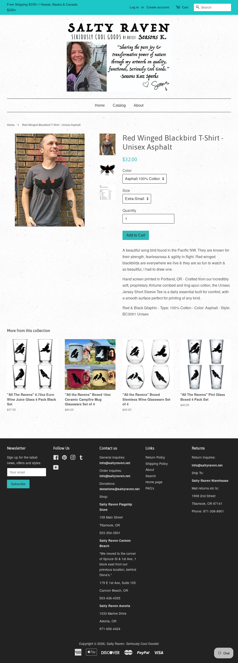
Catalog (119, 105)
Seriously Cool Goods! (142, 643)
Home (100, 105)
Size (126, 190)
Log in (134, 7)
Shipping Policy (156, 463)
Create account (157, 7)
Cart (185, 7)
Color (127, 170)
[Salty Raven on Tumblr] (81, 458)
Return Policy (155, 457)
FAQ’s (149, 488)
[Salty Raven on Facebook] (56, 458)
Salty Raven (115, 643)
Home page (153, 481)
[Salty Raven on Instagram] (72, 458)
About (138, 105)
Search (150, 475)
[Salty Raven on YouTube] (56, 468)
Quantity (129, 210)
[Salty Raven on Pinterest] (64, 458)
